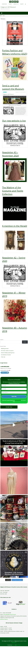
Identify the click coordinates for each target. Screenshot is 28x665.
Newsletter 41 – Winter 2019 (14, 294)
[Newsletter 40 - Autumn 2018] (14, 310)
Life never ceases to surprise (7, 350)
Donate (21, 4)
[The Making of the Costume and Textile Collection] (14, 170)
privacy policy (18, 400)
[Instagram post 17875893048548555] (14, 452)
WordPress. (18, 645)
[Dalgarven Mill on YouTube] (15, 2)
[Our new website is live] (14, 103)
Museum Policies (4, 619)
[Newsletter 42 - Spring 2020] (14, 240)
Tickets (10, 4)
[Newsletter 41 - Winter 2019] (14, 275)
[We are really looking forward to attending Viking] (14, 508)
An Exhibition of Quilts (6, 354)
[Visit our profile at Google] (7, 605)
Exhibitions (4, 4)
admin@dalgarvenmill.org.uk (9, 614)
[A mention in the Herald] (14, 208)
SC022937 (14, 642)
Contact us (15, 4)
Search (1, 339)
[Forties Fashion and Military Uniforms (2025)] (14, 33)
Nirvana (13, 645)
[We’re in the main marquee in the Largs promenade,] (14, 425)
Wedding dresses (5, 348)
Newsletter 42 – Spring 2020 (13, 259)
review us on (4, 372)
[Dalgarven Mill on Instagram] (13, 2)
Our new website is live (14, 120)
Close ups (3, 357)
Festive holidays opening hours (8, 352)
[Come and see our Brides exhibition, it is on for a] (14, 480)
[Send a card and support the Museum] (14, 68)
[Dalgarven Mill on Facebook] (10, 2)
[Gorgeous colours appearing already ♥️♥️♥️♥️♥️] (14, 536)
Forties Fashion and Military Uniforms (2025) (14, 52)
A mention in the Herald (14, 225)
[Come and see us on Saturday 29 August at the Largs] (14, 564)
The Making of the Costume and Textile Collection (12, 191)
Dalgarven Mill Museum (8, 7)
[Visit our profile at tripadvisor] (21, 605)
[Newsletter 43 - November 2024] (14, 135)
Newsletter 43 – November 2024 (10, 154)
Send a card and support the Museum (13, 87)
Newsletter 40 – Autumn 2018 (14, 329)
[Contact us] (17, 2)
